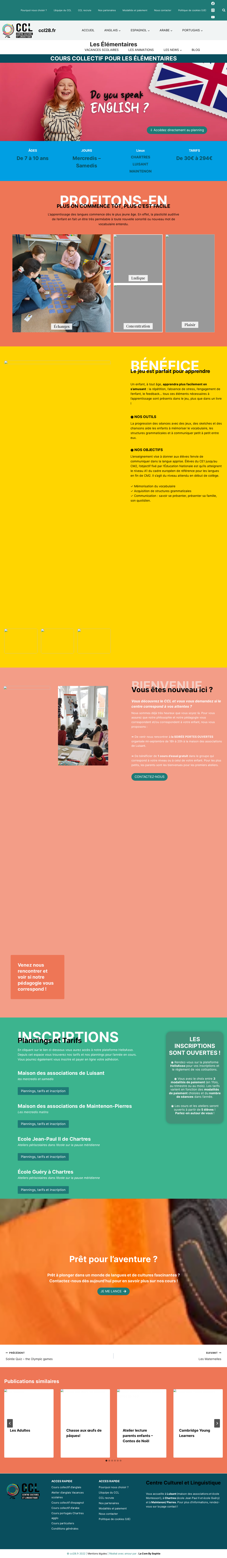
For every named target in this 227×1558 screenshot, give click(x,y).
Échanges (62, 326)
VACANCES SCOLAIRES (102, 50)
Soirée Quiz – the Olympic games (29, 1356)
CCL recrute (84, 10)
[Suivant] (217, 1423)
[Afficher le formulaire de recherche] (224, 10)
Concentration (138, 326)
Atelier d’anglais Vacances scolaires (67, 1495)
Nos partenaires (107, 10)
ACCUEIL (88, 30)
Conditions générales (64, 1528)
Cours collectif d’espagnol (67, 1502)
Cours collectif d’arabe (65, 1508)
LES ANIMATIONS (141, 50)
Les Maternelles (210, 1356)
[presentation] (29, 1405)
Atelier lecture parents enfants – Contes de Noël (138, 1435)
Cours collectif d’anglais (66, 1487)
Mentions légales (97, 1553)
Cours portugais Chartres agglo (67, 1516)
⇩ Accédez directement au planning (177, 130)
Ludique (138, 278)
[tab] (106, 1460)
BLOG (196, 50)
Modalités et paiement (135, 10)
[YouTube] (213, 17)
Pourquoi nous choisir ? (34, 10)
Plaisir (190, 324)
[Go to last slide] (10, 1423)
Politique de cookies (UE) (192, 10)
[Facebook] (213, 3)
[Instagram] (213, 10)
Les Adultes (20, 1430)
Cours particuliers (62, 1523)
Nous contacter (162, 10)
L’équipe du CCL (62, 10)
